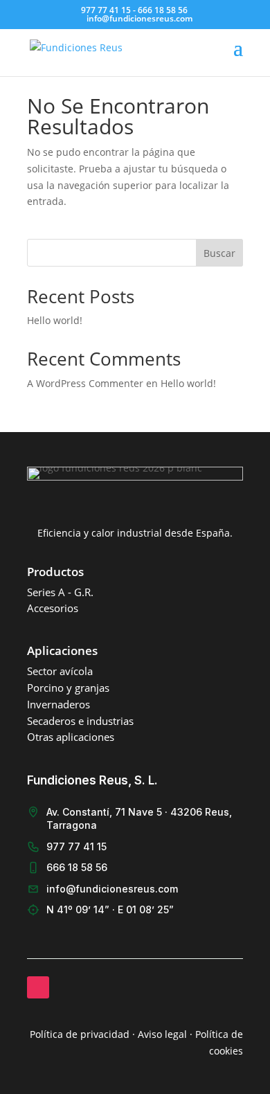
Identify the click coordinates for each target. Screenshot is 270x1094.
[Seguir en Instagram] (38, 987)
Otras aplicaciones (70, 737)
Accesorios (52, 608)
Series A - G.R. (60, 592)
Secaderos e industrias (80, 721)
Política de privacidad (79, 1034)
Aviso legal (162, 1034)
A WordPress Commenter (85, 383)
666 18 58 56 (76, 867)
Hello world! (54, 320)
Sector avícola (60, 671)
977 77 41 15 (76, 846)
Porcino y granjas (68, 687)
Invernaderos (58, 704)
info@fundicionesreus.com (112, 889)
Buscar (219, 253)
